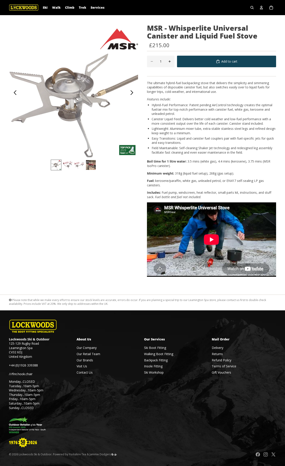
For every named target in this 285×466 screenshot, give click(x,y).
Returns (217, 354)
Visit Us (82, 366)
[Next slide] (133, 93)
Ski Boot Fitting (155, 348)
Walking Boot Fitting (158, 354)
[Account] (261, 7)
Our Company (87, 348)
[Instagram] (265, 454)
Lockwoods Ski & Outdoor (35, 454)
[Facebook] (258, 454)
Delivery (217, 348)
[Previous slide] (14, 93)
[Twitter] (273, 454)
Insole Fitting (153, 366)
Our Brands (85, 360)
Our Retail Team (88, 354)
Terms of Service (224, 366)
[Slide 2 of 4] (68, 165)
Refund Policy (221, 360)
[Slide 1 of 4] (56, 165)
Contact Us (85, 372)
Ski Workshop (154, 372)
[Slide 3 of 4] (79, 165)
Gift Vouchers (221, 372)
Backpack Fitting (156, 360)
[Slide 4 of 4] (91, 165)
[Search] (252, 7)
